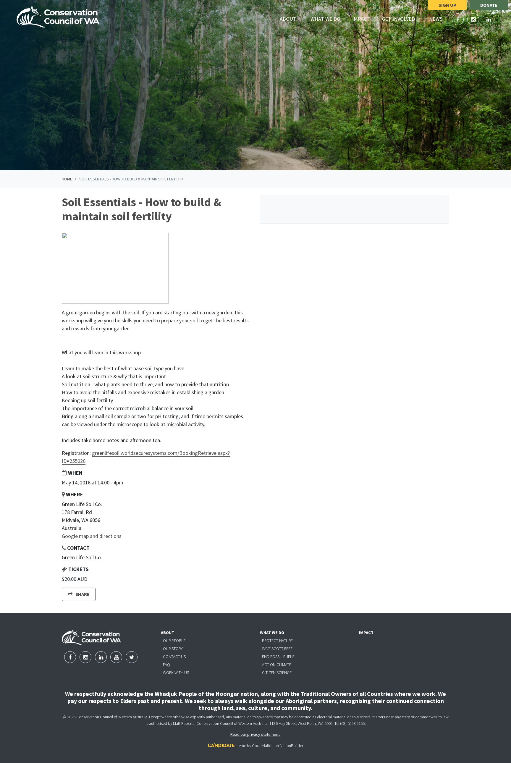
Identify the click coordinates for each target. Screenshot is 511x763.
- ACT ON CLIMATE (275, 664)
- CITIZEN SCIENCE (276, 672)
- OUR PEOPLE (173, 640)
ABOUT (167, 632)
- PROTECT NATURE (276, 640)
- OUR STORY (172, 648)
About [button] (291, 18)
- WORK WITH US (175, 672)
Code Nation (263, 745)
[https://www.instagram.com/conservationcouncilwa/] (473, 19)
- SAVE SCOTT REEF (276, 648)
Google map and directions (92, 536)
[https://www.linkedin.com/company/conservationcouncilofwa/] (488, 19)
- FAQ (165, 664)
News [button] (439, 18)
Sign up (447, 5)
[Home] (58, 17)
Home (67, 179)
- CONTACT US (173, 656)
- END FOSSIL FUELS (277, 656)
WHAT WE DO (272, 632)
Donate (489, 5)
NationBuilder (291, 745)
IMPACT (366, 632)
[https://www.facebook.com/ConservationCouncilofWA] (458, 19)
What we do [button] (328, 18)
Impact (361, 18)
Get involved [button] (401, 18)
